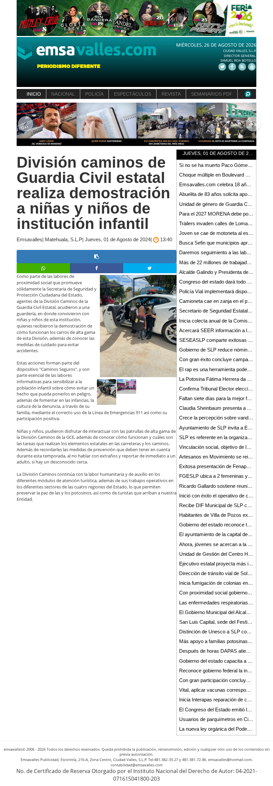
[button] (23, 124)
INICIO (34, 94)
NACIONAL (63, 94)
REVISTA (171, 94)
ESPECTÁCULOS (132, 94)
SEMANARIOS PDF (211, 94)
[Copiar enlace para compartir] (96, 256)
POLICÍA (94, 94)
